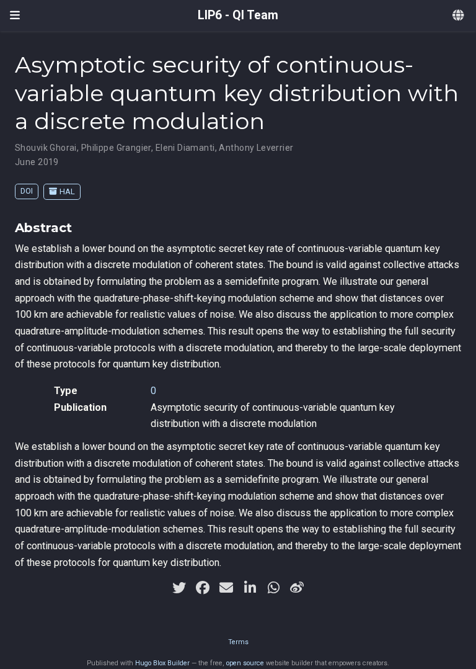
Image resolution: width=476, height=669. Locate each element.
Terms (238, 642)
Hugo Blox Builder (162, 663)
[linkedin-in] (249, 587)
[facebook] (202, 587)
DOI (26, 190)
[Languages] (459, 16)
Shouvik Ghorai (46, 148)
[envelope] (226, 587)
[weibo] (297, 587)
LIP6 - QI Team (238, 15)
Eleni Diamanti (185, 148)
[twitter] (179, 587)
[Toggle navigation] (15, 15)
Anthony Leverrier (256, 148)
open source (245, 663)
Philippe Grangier (116, 148)
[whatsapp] (273, 587)
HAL (67, 191)
